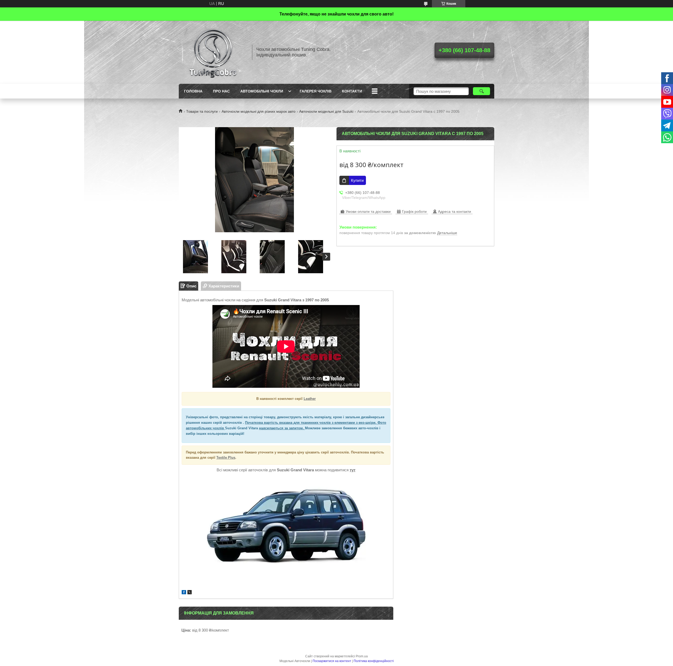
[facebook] (184, 593)
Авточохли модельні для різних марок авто (258, 111)
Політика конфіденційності (374, 661)
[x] (189, 593)
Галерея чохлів (316, 91)
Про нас (221, 91)
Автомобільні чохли (261, 91)
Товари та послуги (202, 111)
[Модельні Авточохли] (213, 52)
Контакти (352, 91)
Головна (193, 91)
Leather (310, 399)
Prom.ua (362, 656)
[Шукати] (481, 91)
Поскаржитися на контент (332, 661)
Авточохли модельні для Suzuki (326, 111)
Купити (357, 180)
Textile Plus (225, 458)
